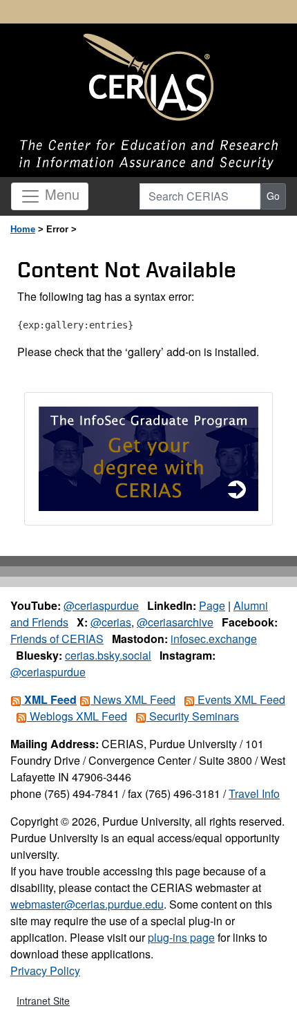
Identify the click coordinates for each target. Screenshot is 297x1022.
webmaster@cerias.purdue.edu (87, 904)
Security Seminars (192, 716)
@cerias (110, 622)
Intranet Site (43, 1000)
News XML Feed (132, 699)
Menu (60, 194)
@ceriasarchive (175, 622)
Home (22, 229)
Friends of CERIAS (57, 639)
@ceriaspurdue (101, 605)
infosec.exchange (214, 639)
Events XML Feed (240, 699)
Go (273, 196)
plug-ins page (181, 937)
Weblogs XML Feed (77, 716)
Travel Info (254, 793)
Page (212, 605)
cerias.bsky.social (108, 655)
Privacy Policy (45, 970)
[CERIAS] (148, 78)
